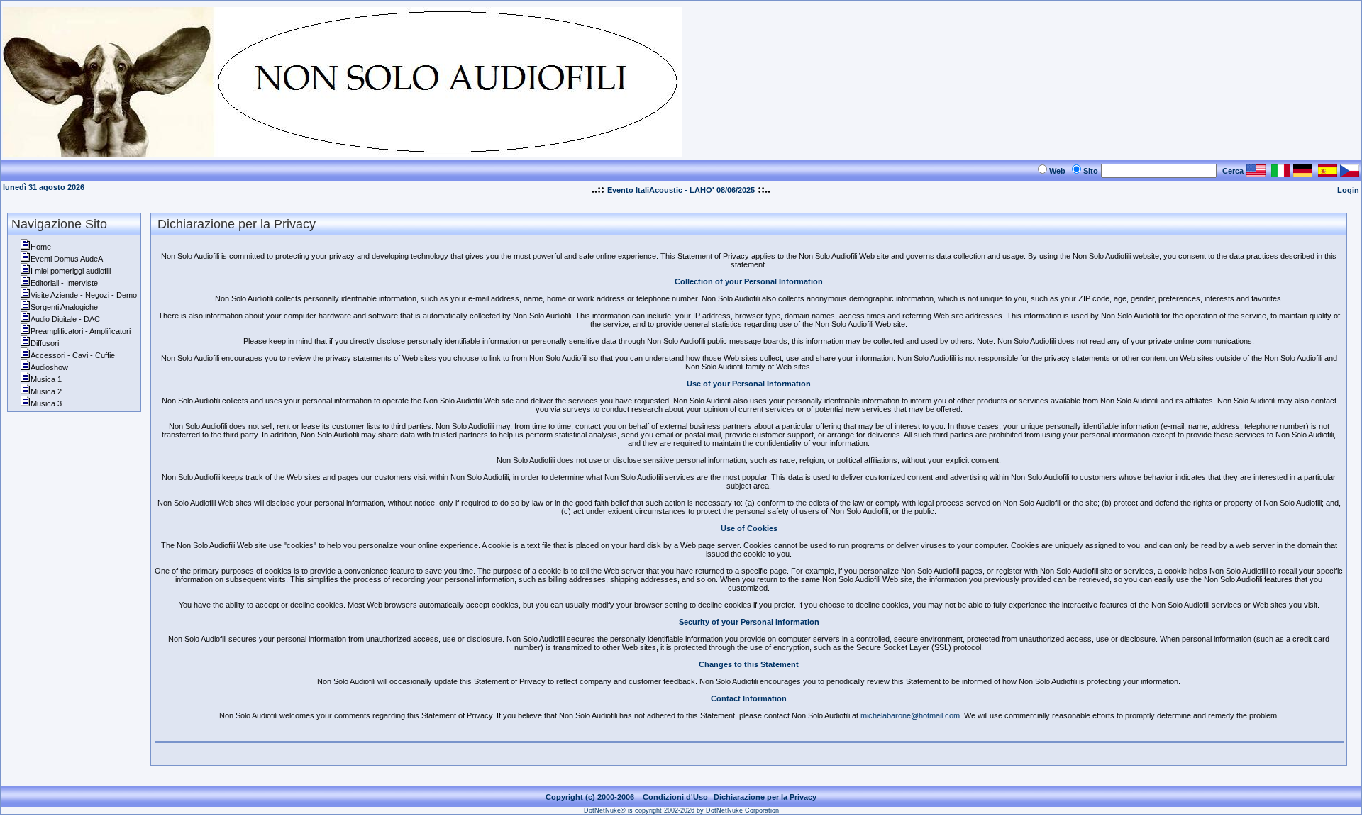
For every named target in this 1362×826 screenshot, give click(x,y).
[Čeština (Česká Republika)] (1349, 173)
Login (1348, 190)
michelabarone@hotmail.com (910, 715)
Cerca (1233, 171)
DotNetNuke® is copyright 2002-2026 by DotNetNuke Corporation (681, 810)
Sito (1090, 171)
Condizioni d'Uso (675, 797)
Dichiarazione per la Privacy (765, 797)
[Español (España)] (1327, 173)
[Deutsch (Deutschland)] (1302, 173)
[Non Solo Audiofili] (342, 153)
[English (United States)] (1256, 173)
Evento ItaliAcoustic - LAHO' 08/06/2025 (681, 190)
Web (1057, 171)
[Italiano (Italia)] (1280, 173)
